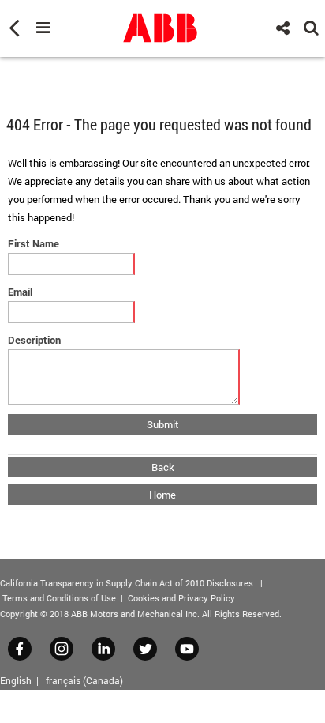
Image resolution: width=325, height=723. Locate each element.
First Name (33, 243)
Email (20, 291)
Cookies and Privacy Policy (181, 598)
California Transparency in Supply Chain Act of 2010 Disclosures (126, 583)
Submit (163, 424)
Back (162, 467)
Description (34, 340)
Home (162, 495)
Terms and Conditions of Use (59, 598)
